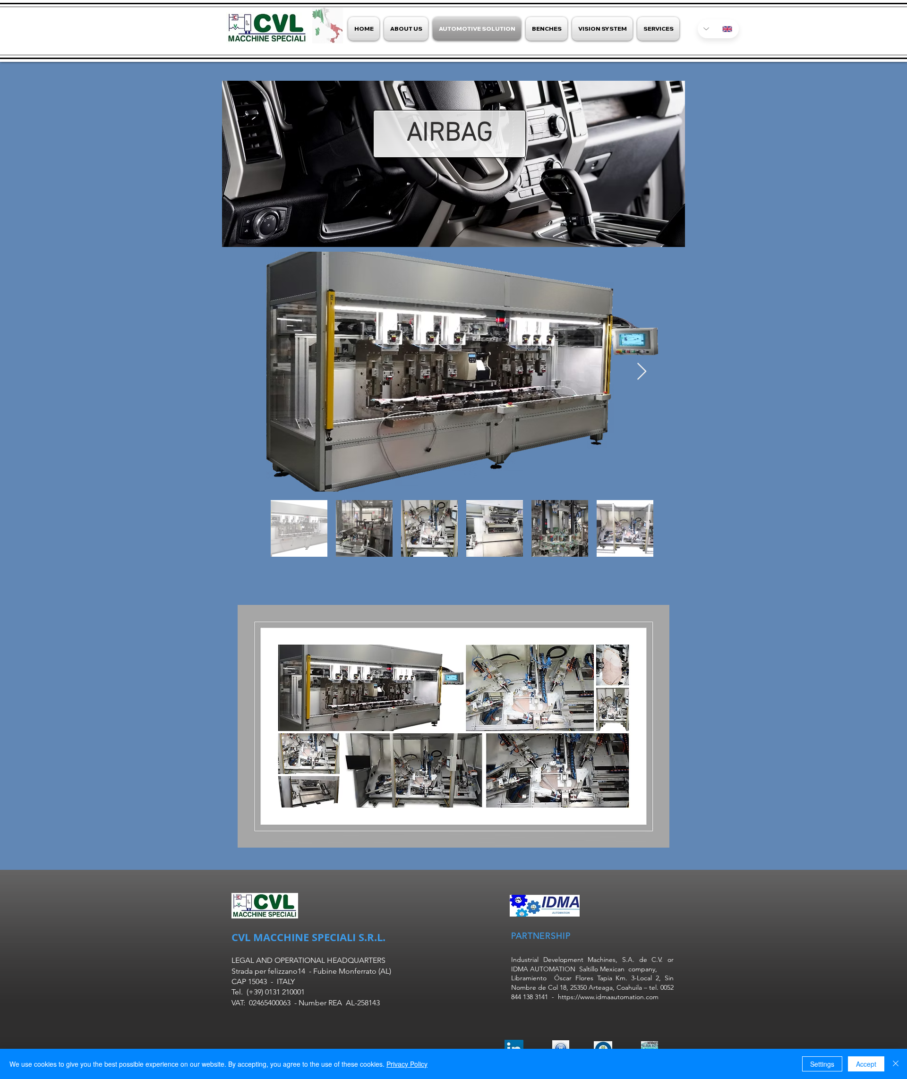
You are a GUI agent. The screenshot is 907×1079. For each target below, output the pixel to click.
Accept (866, 1064)
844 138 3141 (529, 997)
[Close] (895, 1063)
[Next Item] (641, 372)
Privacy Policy (407, 1064)
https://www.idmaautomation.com (608, 997)
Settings (822, 1064)
